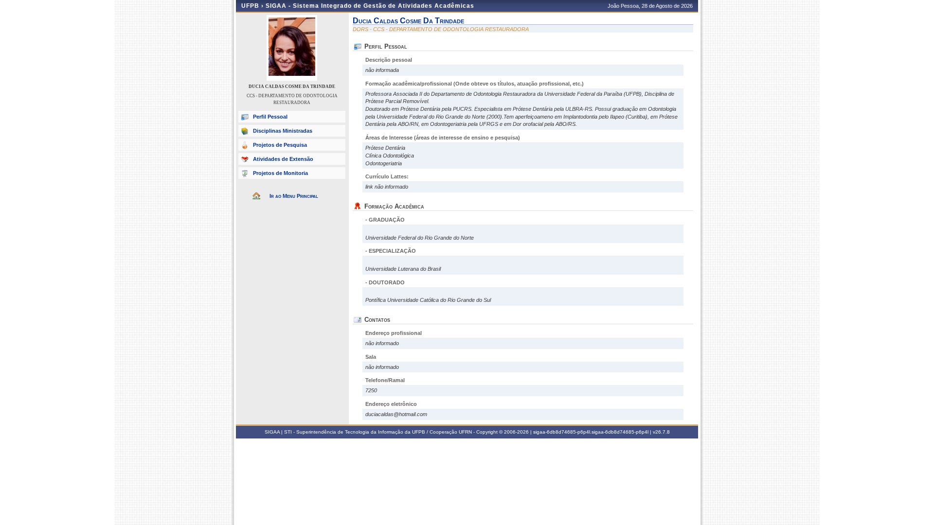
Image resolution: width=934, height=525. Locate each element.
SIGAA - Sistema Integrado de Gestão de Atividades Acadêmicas (370, 5)
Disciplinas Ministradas (282, 131)
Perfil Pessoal (270, 117)
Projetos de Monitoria (280, 173)
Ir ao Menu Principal (293, 196)
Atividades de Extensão (283, 159)
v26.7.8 (661, 432)
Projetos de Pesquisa (280, 145)
